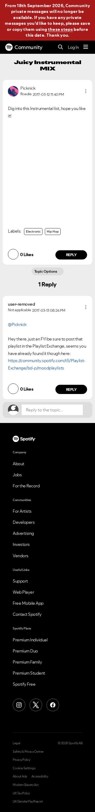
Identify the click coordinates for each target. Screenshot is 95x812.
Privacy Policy (21, 760)
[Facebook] (52, 705)
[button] (86, 91)
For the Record (26, 486)
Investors (21, 544)
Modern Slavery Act (26, 785)
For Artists (22, 511)
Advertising (23, 533)
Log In (73, 47)
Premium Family (27, 662)
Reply (71, 254)
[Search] (60, 47)
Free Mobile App (28, 603)
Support (20, 581)
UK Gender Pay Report (28, 801)
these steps (60, 29)
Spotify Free (24, 684)
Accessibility (39, 776)
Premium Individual (30, 640)
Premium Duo (25, 651)
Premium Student (29, 673)
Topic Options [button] (46, 271)
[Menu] (86, 47)
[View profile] (13, 91)
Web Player (23, 592)
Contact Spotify (27, 614)
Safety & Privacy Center (28, 751)
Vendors (20, 556)
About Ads (20, 776)
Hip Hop (53, 231)
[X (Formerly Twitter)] (36, 705)
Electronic (33, 231)
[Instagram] (19, 705)
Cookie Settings (24, 768)
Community (28, 47)
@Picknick (17, 324)
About (18, 464)
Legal (16, 743)
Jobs (17, 475)
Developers (24, 522)
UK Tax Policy (21, 793)
